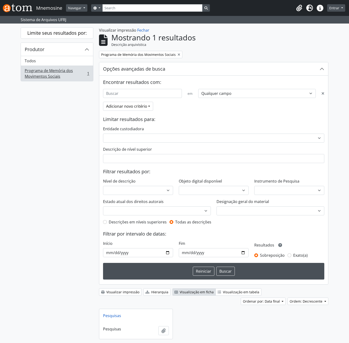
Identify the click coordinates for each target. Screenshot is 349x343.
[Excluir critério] (322, 93)
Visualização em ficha (196, 292)
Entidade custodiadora (123, 128)
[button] (299, 8)
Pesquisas (112, 315)
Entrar (334, 8)
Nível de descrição (119, 181)
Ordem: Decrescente (306, 301)
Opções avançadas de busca (134, 69)
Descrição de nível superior (127, 149)
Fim (182, 243)
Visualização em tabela (240, 292)
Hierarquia (159, 292)
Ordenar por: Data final (262, 301)
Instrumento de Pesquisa (276, 181)
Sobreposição (272, 255)
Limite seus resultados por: (57, 33)
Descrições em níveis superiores (138, 222)
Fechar (143, 30)
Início (108, 243)
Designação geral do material (243, 201)
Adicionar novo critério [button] (126, 106)
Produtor (34, 49)
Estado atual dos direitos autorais (133, 201)
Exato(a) (300, 255)
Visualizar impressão (122, 292)
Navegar (75, 8)
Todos (30, 60)
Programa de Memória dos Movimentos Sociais (56, 73)
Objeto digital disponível (200, 181)
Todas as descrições (193, 222)
